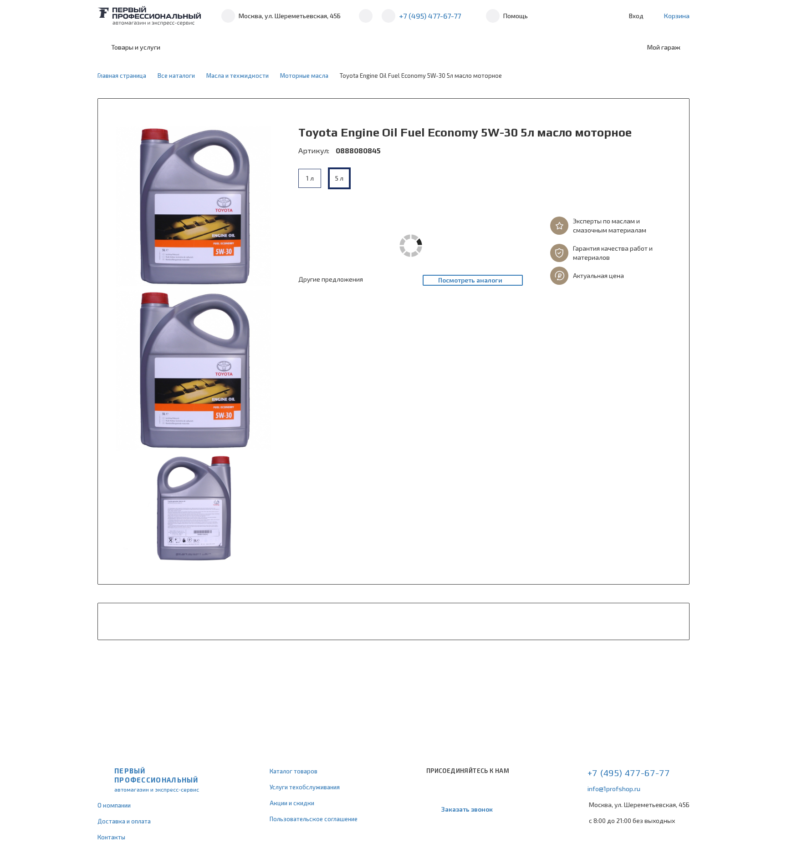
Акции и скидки (292, 803)
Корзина (677, 16)
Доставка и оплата (124, 821)
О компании (114, 805)
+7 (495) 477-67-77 (430, 15)
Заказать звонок (467, 809)
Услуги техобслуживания (305, 787)
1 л (310, 178)
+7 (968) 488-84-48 (366, 16)
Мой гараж (663, 47)
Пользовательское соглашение (314, 819)
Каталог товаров (293, 771)
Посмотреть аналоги (470, 280)
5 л (339, 178)
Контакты (111, 837)
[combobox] (244, 47)
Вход (636, 16)
